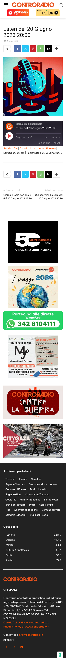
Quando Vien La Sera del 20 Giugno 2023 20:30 (49, 196)
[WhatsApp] (40, 48)
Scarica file (10, 148)
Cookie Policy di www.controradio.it (26, 622)
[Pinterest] (33, 48)
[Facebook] (17, 48)
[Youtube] (22, 647)
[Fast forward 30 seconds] (30, 137)
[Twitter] (25, 48)
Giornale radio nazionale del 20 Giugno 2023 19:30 (17, 196)
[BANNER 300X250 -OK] (33, 307)
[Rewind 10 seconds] (18, 137)
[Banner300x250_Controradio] (33, 262)
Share (57, 143)
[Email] (48, 48)
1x (24, 137)
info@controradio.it (30, 634)
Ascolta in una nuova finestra (38, 148)
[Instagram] (14, 647)
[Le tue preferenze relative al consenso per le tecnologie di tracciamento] (60, 655)
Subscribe (44, 143)
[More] (56, 48)
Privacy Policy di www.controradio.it (26, 626)
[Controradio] (33, 4)
